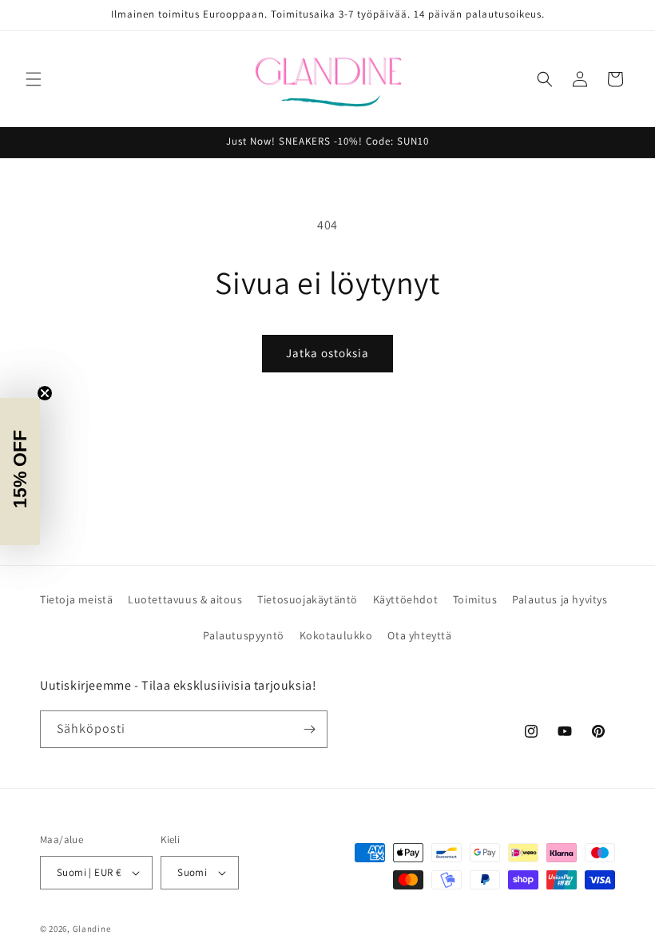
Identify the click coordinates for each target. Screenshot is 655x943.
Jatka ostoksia (327, 352)
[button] (33, 79)
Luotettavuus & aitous (185, 599)
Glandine (92, 928)
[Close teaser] (45, 393)
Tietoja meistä (76, 599)
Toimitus (475, 599)
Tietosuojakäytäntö (307, 599)
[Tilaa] (309, 729)
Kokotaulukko (336, 635)
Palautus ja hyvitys (559, 599)
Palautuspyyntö (243, 635)
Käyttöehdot (406, 599)
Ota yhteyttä (419, 635)
